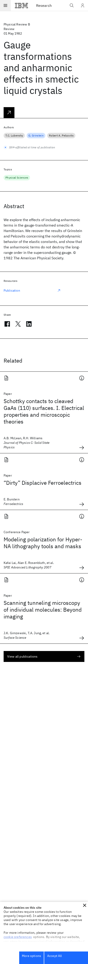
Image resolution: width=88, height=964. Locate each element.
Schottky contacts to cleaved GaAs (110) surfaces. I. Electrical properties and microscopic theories (44, 411)
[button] (84, 905)
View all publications (22, 656)
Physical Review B (17, 24)
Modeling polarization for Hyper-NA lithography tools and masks (43, 543)
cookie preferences (18, 937)
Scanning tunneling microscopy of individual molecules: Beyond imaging (43, 609)
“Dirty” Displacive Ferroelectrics (42, 482)
